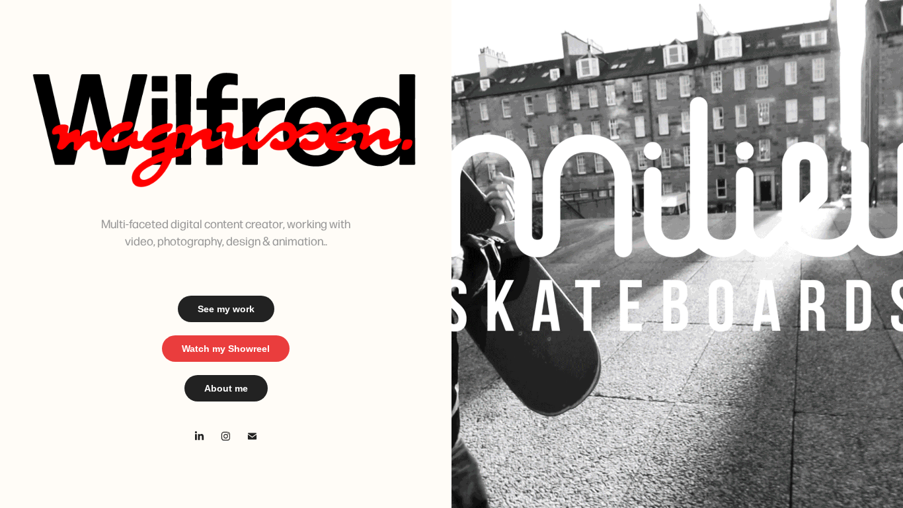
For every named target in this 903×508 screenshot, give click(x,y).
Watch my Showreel (226, 348)
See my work (226, 309)
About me (226, 388)
